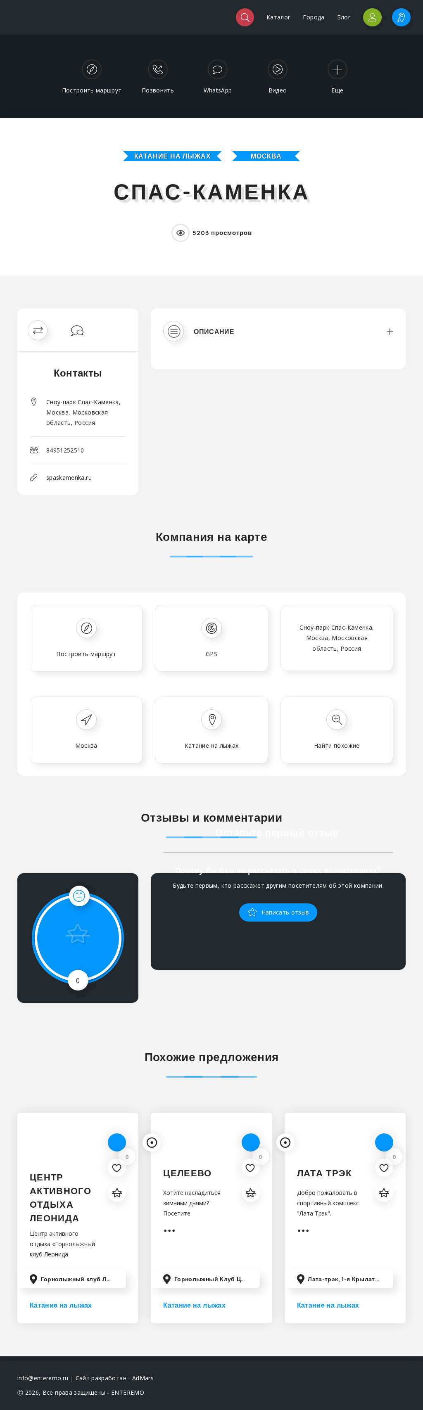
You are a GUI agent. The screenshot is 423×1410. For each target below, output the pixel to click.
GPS (211, 654)
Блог (344, 17)
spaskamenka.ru (69, 477)
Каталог (278, 17)
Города (313, 17)
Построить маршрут (86, 654)
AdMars (143, 1378)
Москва (266, 156)
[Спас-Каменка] (211, 320)
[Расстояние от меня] (152, 1142)
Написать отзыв (284, 912)
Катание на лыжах (172, 156)
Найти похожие (337, 745)
